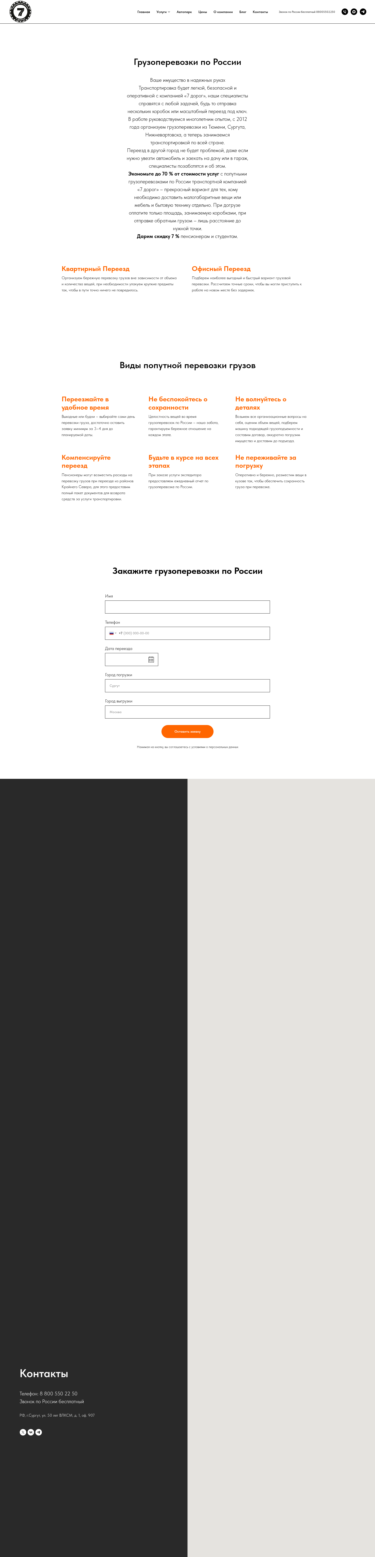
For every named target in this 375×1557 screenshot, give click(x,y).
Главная (143, 12)
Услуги (161, 12)
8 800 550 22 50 (58, 1393)
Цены (202, 12)
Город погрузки (118, 674)
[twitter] (23, 1432)
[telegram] (38, 1432)
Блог (242, 12)
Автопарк (184, 12)
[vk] (31, 1432)
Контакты (260, 12)
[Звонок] (345, 11)
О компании (223, 12)
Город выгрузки (118, 701)
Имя (109, 596)
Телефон (112, 622)
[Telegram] (363, 11)
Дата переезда (118, 648)
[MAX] (354, 11)
